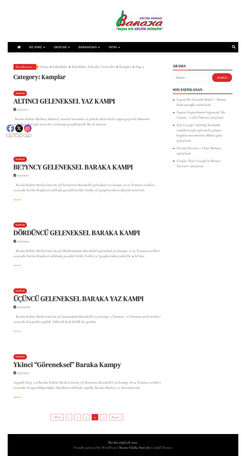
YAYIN (113, 47)
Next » (116, 417)
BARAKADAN (88, 47)
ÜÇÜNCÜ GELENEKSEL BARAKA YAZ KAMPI (78, 298)
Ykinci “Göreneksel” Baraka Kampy (67, 364)
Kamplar (20, 93)
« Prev (57, 417)
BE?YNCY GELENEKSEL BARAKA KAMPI (73, 167)
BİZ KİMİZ (35, 47)
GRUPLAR (60, 47)
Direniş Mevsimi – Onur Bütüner (199, 148)
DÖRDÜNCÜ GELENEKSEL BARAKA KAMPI (76, 232)
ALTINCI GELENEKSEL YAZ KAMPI (64, 101)
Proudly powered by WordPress (95, 447)
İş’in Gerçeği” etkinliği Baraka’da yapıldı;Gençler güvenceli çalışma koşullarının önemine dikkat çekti (199, 130)
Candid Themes (161, 447)
